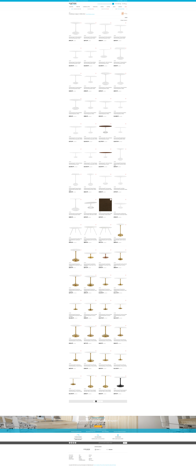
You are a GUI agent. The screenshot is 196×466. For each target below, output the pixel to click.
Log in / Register (71, 456)
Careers (90, 456)
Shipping (80, 456)
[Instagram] (75, 443)
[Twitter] (71, 443)
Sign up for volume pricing (82, 0)
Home (69, 12)
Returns (80, 457)
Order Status (70, 457)
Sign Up (125, 442)
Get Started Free (98, 426)
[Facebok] (69, 443)
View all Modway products (90, 14)
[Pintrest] (73, 443)
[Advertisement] (98, 407)
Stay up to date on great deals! (105, 442)
